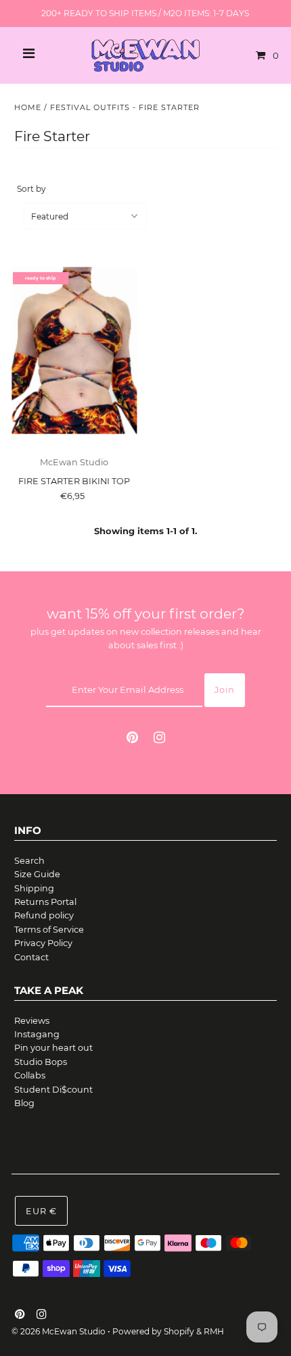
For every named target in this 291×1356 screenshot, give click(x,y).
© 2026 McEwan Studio (59, 1331)
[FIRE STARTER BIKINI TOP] (74, 350)
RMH (214, 1331)
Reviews (31, 1021)
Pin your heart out (53, 1048)
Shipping (34, 888)
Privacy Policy (43, 943)
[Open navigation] (29, 55)
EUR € (41, 1211)
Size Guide (37, 874)
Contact (31, 957)
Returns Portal (45, 902)
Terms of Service (49, 929)
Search (29, 861)
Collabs (29, 1075)
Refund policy (44, 915)
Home (27, 107)
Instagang (37, 1034)
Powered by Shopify (153, 1331)
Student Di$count (53, 1090)
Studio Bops (40, 1062)
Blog (24, 1103)
